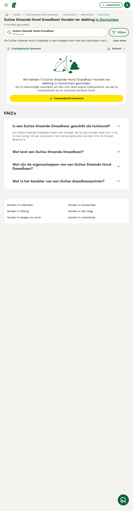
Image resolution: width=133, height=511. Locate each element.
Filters (122, 32)
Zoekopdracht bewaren (26, 48)
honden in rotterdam (20, 205)
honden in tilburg (18, 211)
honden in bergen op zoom (24, 217)
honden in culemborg (81, 217)
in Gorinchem (107, 19)
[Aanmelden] (127, 5)
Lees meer (119, 40)
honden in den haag (80, 211)
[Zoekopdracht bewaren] (123, 499)
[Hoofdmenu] (6, 5)
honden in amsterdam (82, 205)
